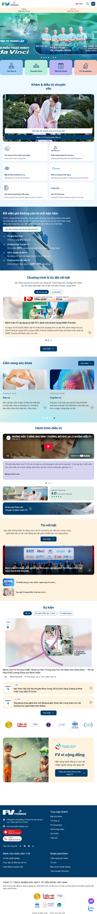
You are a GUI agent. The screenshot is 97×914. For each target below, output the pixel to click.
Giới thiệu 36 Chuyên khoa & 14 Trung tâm (48, 131)
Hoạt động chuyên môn (13, 867)
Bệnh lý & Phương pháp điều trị (48, 137)
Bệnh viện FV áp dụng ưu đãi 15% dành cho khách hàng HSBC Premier (40, 322)
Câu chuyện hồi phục (59, 871)
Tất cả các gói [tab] (41, 292)
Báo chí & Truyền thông (60, 867)
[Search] (87, 3)
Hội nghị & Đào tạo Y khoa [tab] (45, 613)
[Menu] (93, 4)
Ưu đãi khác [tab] (56, 292)
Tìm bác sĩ (54, 821)
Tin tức (53, 862)
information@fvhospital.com (17, 826)
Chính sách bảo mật (57, 913)
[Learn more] (48, 40)
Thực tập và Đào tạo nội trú (14, 862)
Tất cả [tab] (27, 613)
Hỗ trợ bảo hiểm (57, 829)
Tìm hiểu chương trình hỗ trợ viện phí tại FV (21, 229)
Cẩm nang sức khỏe (59, 858)
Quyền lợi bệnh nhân (40, 913)
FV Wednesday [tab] (66, 613)
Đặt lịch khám (56, 816)
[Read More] (45, 408)
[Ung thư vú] (25, 379)
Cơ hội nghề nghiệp (11, 858)
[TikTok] (20, 846)
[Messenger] (91, 901)
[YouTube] (29, 846)
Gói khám (54, 833)
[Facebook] (24, 846)
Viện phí (53, 838)
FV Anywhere (56, 825)
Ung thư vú (8, 397)
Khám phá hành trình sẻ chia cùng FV (70, 773)
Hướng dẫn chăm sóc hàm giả (64, 397)
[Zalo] (91, 908)
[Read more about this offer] (90, 333)
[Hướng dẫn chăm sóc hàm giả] (72, 379)
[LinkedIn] (33, 846)
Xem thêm (47, 349)
